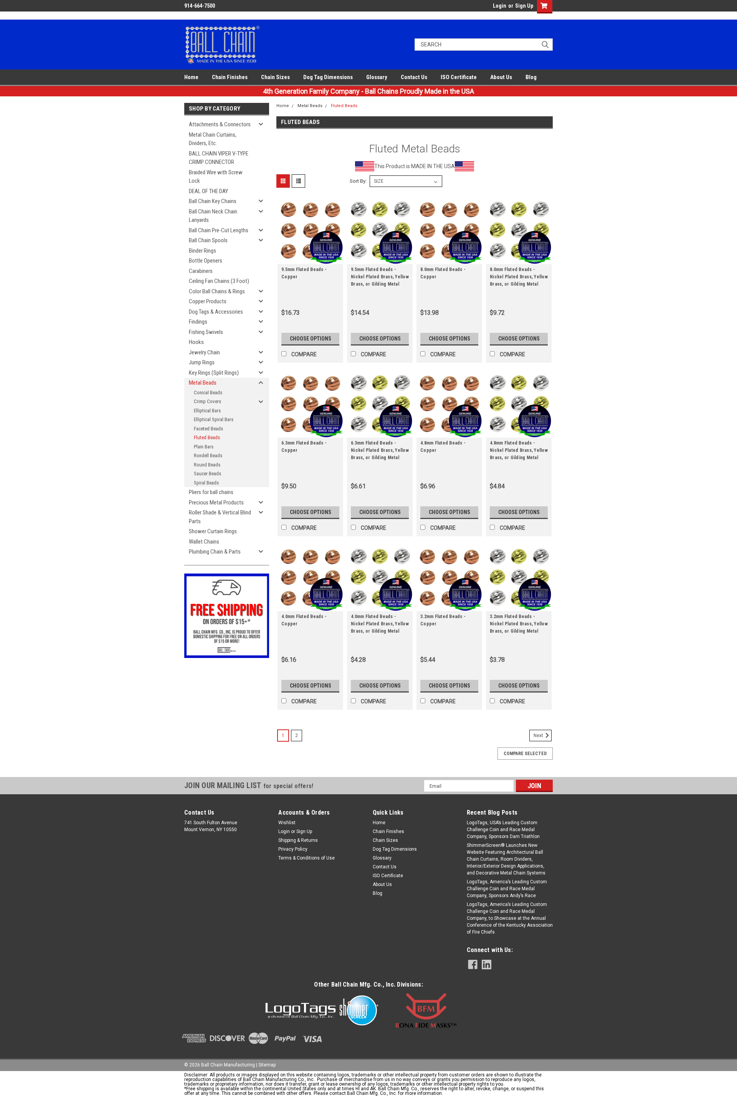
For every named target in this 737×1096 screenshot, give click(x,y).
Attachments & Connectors (220, 124)
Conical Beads (208, 392)
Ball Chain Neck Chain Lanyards (213, 216)
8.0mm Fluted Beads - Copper (443, 273)
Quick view (310, 258)
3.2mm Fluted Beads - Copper (443, 620)
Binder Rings (202, 250)
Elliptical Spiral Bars (213, 419)
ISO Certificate (459, 77)
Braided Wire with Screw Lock (216, 177)
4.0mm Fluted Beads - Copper (304, 620)
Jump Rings (202, 362)
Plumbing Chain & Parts (215, 551)
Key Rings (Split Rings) (214, 372)
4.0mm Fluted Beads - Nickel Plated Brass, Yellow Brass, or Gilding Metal (380, 624)
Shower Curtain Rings (213, 531)
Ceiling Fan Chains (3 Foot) (219, 281)
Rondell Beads (208, 455)
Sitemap (267, 1065)
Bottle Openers (205, 260)
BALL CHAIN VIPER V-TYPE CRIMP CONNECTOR (218, 158)
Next (539, 736)
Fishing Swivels (206, 332)
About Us (501, 77)
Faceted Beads (208, 428)
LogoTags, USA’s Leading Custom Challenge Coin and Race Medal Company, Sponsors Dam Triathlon (503, 829)
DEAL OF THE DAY (208, 191)
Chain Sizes (275, 77)
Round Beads (207, 465)
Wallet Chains (204, 541)
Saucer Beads (207, 473)
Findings (198, 321)
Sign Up (524, 6)
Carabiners (201, 271)
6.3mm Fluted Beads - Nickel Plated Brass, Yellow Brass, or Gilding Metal (380, 450)
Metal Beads (202, 382)
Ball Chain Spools (208, 240)
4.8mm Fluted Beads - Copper (443, 446)
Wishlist (287, 822)
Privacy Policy (292, 849)
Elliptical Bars (207, 410)
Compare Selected (525, 753)
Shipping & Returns (298, 840)
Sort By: (358, 181)
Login (499, 6)
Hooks (196, 342)
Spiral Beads (206, 483)
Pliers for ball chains (211, 492)
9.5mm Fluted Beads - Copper (304, 273)
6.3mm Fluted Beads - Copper (304, 446)
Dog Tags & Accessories (216, 311)
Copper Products (207, 301)
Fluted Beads (207, 437)
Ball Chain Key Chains (212, 201)
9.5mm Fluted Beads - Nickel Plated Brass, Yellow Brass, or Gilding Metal (380, 277)
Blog (531, 77)
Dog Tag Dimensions (328, 77)
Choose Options (310, 339)
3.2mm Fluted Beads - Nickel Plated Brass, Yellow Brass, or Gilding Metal (519, 624)
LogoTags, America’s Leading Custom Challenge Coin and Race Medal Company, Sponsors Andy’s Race (507, 888)
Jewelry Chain (204, 352)
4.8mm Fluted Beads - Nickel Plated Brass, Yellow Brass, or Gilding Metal (519, 450)
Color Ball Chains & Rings (217, 291)
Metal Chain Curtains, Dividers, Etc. (212, 139)
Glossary (376, 77)
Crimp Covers (207, 401)
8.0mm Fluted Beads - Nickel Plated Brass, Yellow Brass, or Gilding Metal (519, 277)
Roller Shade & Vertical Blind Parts (220, 517)
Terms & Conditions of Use (306, 858)
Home (191, 77)
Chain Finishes (230, 77)
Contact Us (414, 77)
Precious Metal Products (216, 502)
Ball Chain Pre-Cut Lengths (218, 230)
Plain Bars (203, 447)
